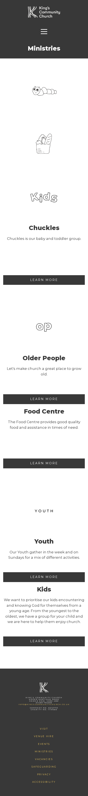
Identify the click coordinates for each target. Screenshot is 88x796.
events (44, 744)
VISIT (44, 728)
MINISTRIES (44, 751)
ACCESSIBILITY (44, 782)
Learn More (44, 280)
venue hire (44, 736)
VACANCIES (44, 759)
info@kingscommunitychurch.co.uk (44, 704)
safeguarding (43, 766)
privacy (44, 774)
